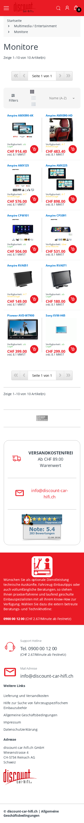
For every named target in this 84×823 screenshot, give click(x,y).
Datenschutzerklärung (21, 729)
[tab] (32, 92)
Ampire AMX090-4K (20, 115)
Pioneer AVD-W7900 (20, 315)
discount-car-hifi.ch (22, 811)
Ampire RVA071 (56, 265)
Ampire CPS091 (56, 215)
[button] (58, 7)
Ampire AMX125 (18, 165)
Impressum (12, 722)
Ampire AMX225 (56, 165)
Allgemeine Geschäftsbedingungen (30, 715)
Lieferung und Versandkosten (26, 695)
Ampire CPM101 (18, 215)
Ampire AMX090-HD (59, 115)
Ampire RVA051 (17, 265)
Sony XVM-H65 (55, 315)
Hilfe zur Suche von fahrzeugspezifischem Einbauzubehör (36, 705)
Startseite (14, 20)
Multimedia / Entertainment (35, 26)
